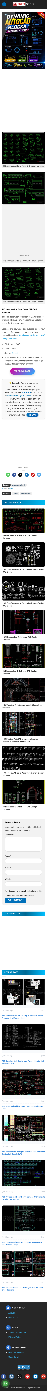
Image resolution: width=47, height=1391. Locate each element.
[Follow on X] (19, 1376)
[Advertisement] (23, 96)
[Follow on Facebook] (3, 1376)
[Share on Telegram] (39, 475)
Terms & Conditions (17, 1333)
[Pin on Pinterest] (33, 475)
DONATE (32, 415)
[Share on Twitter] (27, 475)
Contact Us (13, 1317)
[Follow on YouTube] (43, 1376)
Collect (15, 353)
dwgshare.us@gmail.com (19, 395)
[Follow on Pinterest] (27, 1376)
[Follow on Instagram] (11, 1376)
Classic (15, 494)
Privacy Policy (14, 1337)
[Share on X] (20, 475)
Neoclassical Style (18, 485)
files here (26, 392)
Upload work (13, 1357)
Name (8, 856)
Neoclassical (25, 494)
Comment (9, 834)
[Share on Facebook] (14, 475)
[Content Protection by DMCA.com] (23, 1368)
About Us (12, 1313)
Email (8, 868)
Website (8, 879)
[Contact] (5, 1383)
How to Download (16, 1352)
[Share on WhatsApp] (8, 475)
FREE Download (22, 371)
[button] (4, 4)
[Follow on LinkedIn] (35, 1376)
